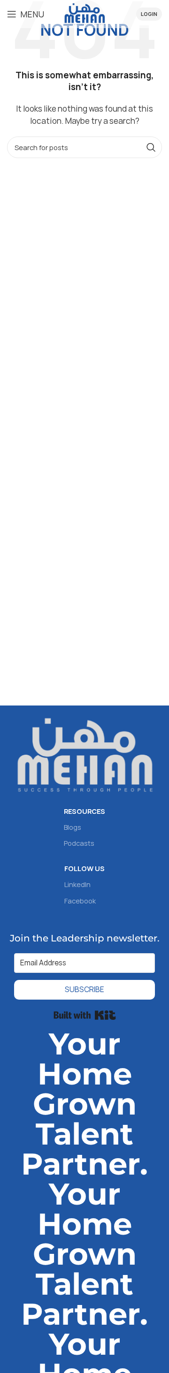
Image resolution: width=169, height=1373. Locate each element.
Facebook (80, 900)
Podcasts (79, 843)
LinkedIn (77, 884)
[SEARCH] (151, 147)
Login (149, 13)
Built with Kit (85, 1015)
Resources (84, 811)
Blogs (72, 827)
